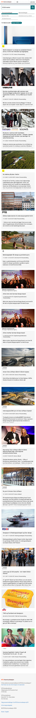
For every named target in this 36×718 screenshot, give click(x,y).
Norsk (2, 711)
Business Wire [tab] (5, 15)
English (7, 711)
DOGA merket (16, 23)
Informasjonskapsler (6, 705)
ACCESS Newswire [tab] (6, 18)
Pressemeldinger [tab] (7, 12)
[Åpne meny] (17, 2)
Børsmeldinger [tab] (23, 12)
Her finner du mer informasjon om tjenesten (13, 684)
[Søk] (33, 7)
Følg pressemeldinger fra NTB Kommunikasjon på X (14, 702)
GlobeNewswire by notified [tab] (25, 15)
